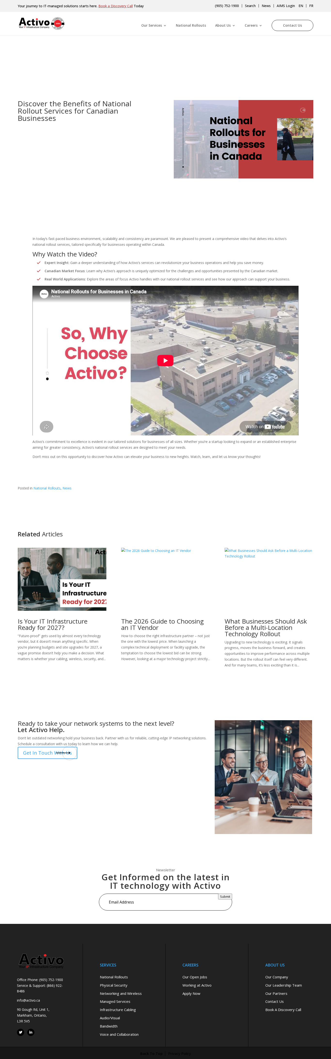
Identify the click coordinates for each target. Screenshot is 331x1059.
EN (301, 5)
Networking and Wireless (121, 993)
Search (250, 5)
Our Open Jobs (194, 976)
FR (311, 5)
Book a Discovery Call (115, 6)
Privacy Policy (179, 1053)
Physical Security (113, 984)
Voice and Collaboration (119, 1034)
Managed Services (115, 1001)
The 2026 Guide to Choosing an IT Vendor (162, 624)
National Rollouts (191, 26)
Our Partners (276, 993)
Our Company (276, 976)
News (266, 5)
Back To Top (151, 1053)
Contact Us (292, 25)
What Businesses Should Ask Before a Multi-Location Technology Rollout (266, 627)
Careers (251, 26)
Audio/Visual (110, 1017)
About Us (223, 26)
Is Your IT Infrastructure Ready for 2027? (52, 624)
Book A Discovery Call (283, 1009)
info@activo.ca (28, 1000)
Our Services (151, 26)
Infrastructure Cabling (118, 1009)
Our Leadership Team (283, 984)
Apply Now (191, 993)
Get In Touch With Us (47, 753)
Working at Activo (197, 984)
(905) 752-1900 (227, 5)
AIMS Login (286, 5)
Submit (225, 896)
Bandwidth (109, 1025)
